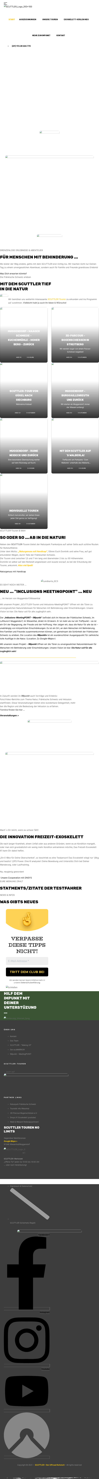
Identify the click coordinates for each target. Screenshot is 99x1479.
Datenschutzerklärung (30, 983)
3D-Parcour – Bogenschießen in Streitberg (75, 340)
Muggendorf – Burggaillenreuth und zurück (75, 395)
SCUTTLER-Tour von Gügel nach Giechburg (24, 395)
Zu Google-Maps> (46, 638)
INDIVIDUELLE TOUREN (23, 510)
